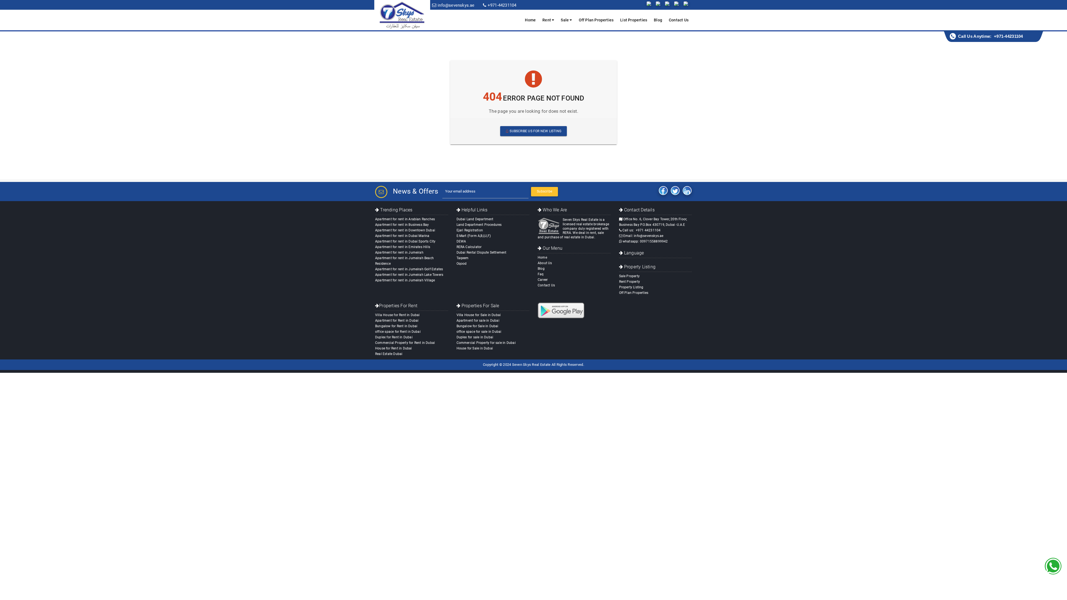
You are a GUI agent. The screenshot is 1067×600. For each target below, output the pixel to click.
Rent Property (629, 282)
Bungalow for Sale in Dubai (477, 326)
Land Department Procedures (479, 225)
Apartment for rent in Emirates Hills (402, 247)
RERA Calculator (469, 247)
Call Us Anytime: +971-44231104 (990, 36)
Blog (658, 20)
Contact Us (679, 20)
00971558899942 (654, 241)
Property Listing (631, 287)
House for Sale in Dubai (475, 348)
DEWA (461, 241)
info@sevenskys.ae (648, 236)
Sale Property (629, 276)
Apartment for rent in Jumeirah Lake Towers (409, 275)
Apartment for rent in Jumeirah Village (405, 280)
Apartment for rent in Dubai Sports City (405, 241)
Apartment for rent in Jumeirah (399, 252)
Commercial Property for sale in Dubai (486, 343)
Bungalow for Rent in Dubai (396, 326)
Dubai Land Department (475, 219)
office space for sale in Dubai (479, 332)
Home (530, 20)
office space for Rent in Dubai (398, 332)
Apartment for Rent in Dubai (396, 320)
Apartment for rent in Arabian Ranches (405, 219)
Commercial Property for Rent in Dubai (405, 343)
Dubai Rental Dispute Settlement (482, 252)
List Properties (633, 20)
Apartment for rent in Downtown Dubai (405, 230)
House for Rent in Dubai (393, 348)
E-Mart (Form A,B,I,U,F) (474, 236)
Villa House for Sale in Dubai (479, 315)
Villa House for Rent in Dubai (397, 315)
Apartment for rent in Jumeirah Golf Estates (409, 269)
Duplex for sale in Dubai (475, 337)
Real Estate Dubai (388, 354)
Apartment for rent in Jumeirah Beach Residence (404, 261)
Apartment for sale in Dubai (478, 320)
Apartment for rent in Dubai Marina (402, 236)
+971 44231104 (648, 230)
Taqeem (463, 258)
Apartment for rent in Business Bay (402, 225)
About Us (545, 263)
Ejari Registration (470, 230)
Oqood (462, 264)
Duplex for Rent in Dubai (394, 337)
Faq (541, 274)
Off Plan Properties (596, 20)
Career (543, 280)
